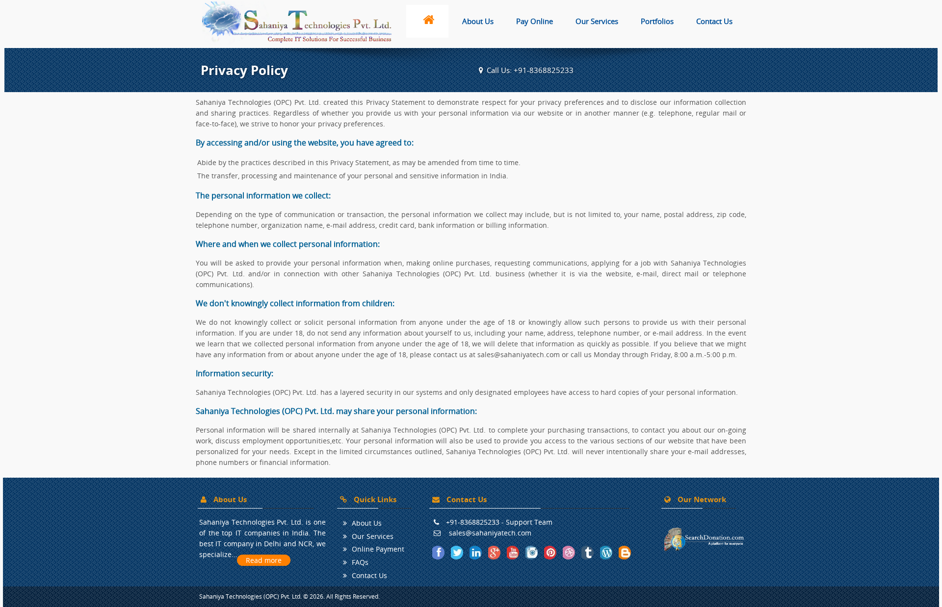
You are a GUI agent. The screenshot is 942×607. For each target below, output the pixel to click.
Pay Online (534, 21)
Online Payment (378, 549)
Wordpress (607, 552)
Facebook (439, 552)
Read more (264, 560)
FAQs (360, 562)
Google (495, 552)
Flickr (569, 552)
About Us (478, 21)
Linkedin (476, 552)
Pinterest (551, 552)
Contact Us (714, 21)
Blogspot (625, 552)
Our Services (597, 21)
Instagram (532, 552)
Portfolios (657, 21)
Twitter (458, 552)
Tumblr (588, 552)
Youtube (514, 552)
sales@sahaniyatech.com (490, 532)
